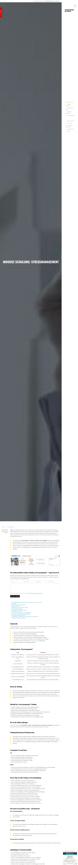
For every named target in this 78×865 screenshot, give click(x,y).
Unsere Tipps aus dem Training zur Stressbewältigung (21, 612)
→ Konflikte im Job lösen (69, 109)
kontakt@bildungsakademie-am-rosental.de (52, 1)
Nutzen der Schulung (15, 606)
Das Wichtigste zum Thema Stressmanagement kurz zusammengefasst (25, 616)
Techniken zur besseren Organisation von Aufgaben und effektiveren (39, 669)
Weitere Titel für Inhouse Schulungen (18, 617)
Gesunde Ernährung (15, 676)
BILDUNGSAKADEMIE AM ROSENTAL (69, 10)
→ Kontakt (68, 131)
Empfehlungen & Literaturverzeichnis (18, 615)
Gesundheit (54, 547)
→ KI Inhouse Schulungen (68, 105)
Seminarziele (14, 603)
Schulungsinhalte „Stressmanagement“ (19, 604)
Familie (21, 796)
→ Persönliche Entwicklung (69, 112)
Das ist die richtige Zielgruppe (17, 608)
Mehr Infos (57, 555)
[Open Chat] (75, 5)
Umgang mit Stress (34, 640)
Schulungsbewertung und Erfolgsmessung (19, 610)
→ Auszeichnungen (69, 129)
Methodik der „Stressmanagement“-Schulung (20, 607)
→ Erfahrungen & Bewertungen (69, 126)
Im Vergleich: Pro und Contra (17, 611)
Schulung (16, 690)
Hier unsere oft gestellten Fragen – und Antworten (21, 614)
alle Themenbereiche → (70, 116)
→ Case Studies (69, 123)
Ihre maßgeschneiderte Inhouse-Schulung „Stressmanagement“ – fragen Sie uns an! (27, 602)
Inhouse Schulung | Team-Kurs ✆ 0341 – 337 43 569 (4, 531)
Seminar (13, 725)
